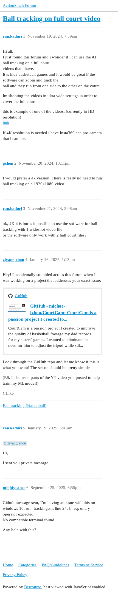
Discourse (32, 587)
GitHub (21, 296)
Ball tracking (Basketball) (24, 405)
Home (8, 565)
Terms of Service (88, 565)
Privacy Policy (15, 575)
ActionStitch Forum (19, 5)
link (6, 123)
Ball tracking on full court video (51, 18)
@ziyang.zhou (15, 443)
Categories (27, 565)
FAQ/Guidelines (55, 565)
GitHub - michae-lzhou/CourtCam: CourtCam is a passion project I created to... (52, 312)
